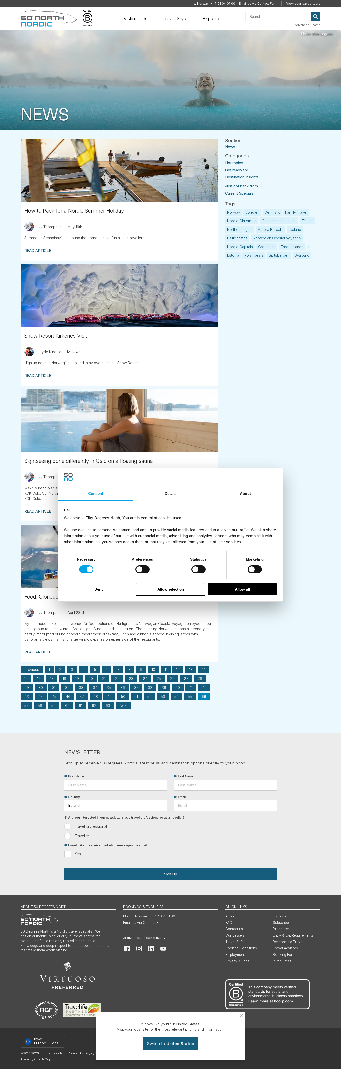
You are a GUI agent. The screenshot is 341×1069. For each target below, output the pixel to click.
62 (94, 705)
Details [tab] (171, 493)
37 (136, 687)
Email (182, 797)
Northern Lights (240, 229)
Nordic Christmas (241, 220)
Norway (233, 212)
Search (316, 16)
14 (203, 669)
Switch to (170, 1043)
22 (117, 678)
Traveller (82, 835)
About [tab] (245, 493)
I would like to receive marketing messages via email (107, 845)
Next (123, 705)
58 (40, 705)
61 (80, 705)
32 (67, 687)
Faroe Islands (292, 246)
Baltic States (237, 238)
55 (190, 696)
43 (26, 696)
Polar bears (254, 255)
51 (136, 696)
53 (163, 696)
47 (82, 696)
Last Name (186, 776)
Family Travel (296, 212)
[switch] (142, 569)
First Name (76, 776)
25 (159, 678)
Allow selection (170, 589)
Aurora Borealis (271, 229)
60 (67, 705)
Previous (31, 669)
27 (186, 678)
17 (51, 678)
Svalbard (302, 255)
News (230, 146)
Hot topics (234, 162)
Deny (98, 589)
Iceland (295, 229)
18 (64, 678)
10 (153, 669)
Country (74, 797)
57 (26, 705)
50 (123, 696)
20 (90, 678)
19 (77, 678)
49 (109, 696)
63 (108, 705)
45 (54, 696)
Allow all (242, 589)
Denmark (272, 212)
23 (131, 678)
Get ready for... (238, 170)
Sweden (252, 212)
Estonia (233, 255)
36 (122, 687)
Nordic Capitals (240, 246)
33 (81, 687)
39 (164, 687)
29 (26, 687)
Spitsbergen (279, 255)
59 (53, 705)
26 (172, 678)
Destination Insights (242, 177)
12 (178, 669)
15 (26, 678)
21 (104, 678)
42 (204, 687)
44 (40, 696)
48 (95, 696)
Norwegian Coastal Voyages (277, 238)
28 (200, 678)
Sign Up (170, 874)
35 (109, 687)
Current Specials (239, 193)
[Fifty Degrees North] (49, 18)
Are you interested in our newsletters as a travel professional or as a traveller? (126, 817)
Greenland (267, 246)
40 (177, 687)
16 (39, 678)
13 (191, 669)
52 (149, 696)
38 (150, 687)
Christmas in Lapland (279, 220)
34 (95, 687)
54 (176, 696)
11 (166, 669)
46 (68, 696)
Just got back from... (243, 186)
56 (203, 696)
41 (191, 687)
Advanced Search (307, 25)
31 (54, 687)
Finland (308, 220)
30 (40, 687)
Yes (78, 853)
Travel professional (91, 826)
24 (145, 678)
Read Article (37, 250)
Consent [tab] (95, 493)
